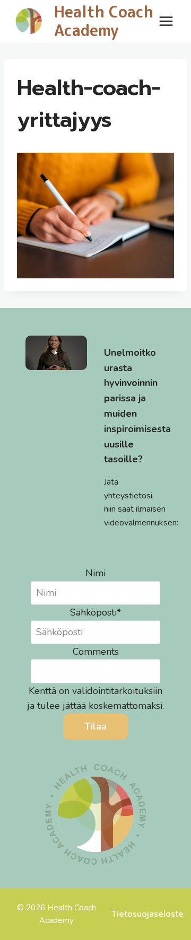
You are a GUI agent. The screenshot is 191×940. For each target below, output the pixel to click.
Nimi (95, 573)
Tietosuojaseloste (147, 914)
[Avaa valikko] (165, 21)
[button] (56, 353)
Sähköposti (95, 612)
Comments (96, 651)
